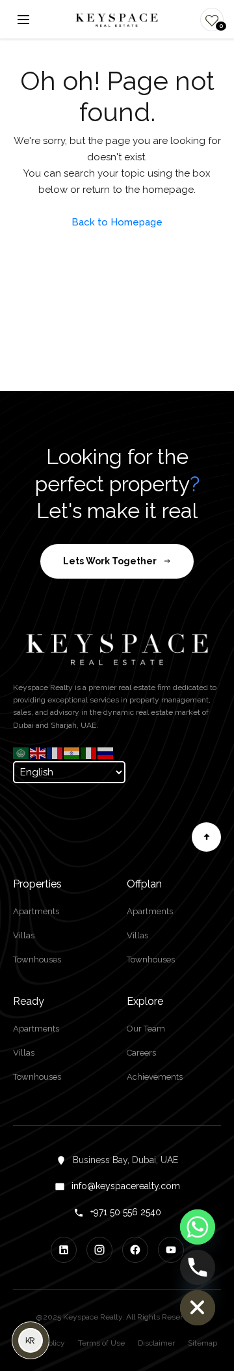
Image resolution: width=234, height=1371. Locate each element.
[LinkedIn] (64, 1250)
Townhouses (37, 959)
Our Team (146, 1028)
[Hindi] (72, 752)
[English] (38, 752)
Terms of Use (101, 1343)
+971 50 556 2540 (125, 1212)
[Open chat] (30, 1340)
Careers (141, 1053)
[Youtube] (171, 1250)
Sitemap (202, 1343)
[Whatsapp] (197, 1227)
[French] (55, 752)
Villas (23, 935)
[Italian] (89, 752)
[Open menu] (23, 20)
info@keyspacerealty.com (126, 1186)
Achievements (155, 1077)
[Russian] (106, 752)
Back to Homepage (117, 222)
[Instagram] (99, 1250)
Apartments (36, 911)
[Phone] (197, 1267)
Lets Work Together (110, 561)
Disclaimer (156, 1343)
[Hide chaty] (197, 1307)
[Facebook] (135, 1250)
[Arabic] (21, 752)
